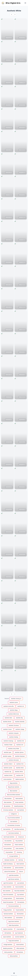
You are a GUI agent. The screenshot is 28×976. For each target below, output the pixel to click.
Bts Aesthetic (7, 806)
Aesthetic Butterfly (19, 721)
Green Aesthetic (20, 848)
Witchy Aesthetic (8, 952)
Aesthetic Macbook (20, 756)
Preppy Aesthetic (7, 910)
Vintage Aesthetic (8, 944)
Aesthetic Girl (19, 744)
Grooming (19, 852)
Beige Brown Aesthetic (13, 787)
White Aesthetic (20, 948)
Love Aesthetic (20, 883)
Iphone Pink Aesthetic (9, 871)
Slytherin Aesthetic (8, 929)
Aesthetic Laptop (7, 756)
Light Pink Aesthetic (8, 883)
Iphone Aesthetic (19, 867)
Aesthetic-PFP (19, 775)
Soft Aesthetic (7, 933)
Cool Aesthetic (20, 810)
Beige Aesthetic (14, 783)
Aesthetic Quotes (8, 767)
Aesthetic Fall (20, 741)
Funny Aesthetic (8, 848)
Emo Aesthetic (8, 840)
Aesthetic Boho (8, 717)
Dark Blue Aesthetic (19, 829)
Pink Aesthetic (20, 902)
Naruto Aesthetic (19, 887)
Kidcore (21, 871)
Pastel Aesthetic (20, 898)
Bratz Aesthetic (7, 802)
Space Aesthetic (7, 937)
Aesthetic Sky (8, 771)
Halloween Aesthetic (9, 860)
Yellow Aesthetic (14, 956)
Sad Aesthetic (19, 917)
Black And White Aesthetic (13, 794)
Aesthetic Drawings (8, 741)
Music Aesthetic (7, 887)
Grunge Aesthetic (13, 856)
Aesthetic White (19, 771)
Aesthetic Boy (19, 717)
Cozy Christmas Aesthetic (13, 817)
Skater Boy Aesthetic (14, 925)
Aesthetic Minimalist (14, 760)
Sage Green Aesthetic (13, 921)
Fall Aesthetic (7, 844)
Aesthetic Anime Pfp (9, 706)
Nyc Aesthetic (20, 894)
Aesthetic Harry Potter (13, 748)
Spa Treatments (19, 933)
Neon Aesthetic (7, 890)
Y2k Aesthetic (20, 952)
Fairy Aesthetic (19, 840)
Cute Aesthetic (13, 821)
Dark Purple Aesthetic (9, 837)
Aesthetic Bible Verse (13, 714)
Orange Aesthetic (7, 898)
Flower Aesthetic (19, 844)
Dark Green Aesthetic (13, 833)
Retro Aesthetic (8, 917)
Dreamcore (21, 837)
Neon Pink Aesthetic (8, 894)
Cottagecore (14, 814)
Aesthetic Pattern (8, 764)
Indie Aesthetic (7, 867)
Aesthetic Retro (20, 767)
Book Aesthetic (19, 798)
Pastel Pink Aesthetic (8, 902)
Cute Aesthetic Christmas (13, 825)
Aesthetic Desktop (13, 737)
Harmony (20, 860)
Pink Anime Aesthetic (13, 906)
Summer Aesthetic (19, 937)
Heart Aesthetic (20, 863)
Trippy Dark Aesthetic (13, 940)
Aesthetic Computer (14, 733)
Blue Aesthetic (8, 798)
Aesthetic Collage (20, 729)
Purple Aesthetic (20, 910)
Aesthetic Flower (8, 744)
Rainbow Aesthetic (8, 913)
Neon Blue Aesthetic (19, 890)
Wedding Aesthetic (8, 948)
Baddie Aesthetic (20, 779)
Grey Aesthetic (9, 852)
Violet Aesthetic (20, 944)
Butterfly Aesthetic (19, 806)
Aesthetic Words (8, 775)
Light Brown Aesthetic (13, 879)
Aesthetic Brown (7, 721)
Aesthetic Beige (14, 710)
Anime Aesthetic (8, 779)
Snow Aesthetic (20, 929)
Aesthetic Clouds (7, 729)
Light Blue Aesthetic (14, 875)
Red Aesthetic (20, 913)
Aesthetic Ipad (7, 752)
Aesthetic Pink (19, 764)
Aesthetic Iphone (19, 752)
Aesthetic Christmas (14, 725)
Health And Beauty (8, 863)
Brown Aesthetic (19, 802)
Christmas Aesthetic (8, 810)
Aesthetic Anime (14, 702)
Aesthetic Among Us (16, 698)
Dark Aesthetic (7, 829)
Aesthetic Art (20, 706)
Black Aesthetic (13, 790)
